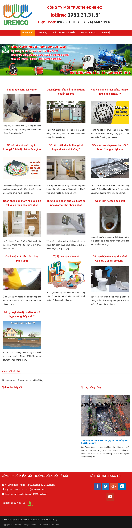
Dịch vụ (43, 32)
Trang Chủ (27, 32)
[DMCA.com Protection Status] (30, 503)
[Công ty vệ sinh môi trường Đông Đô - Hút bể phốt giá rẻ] (18, 15)
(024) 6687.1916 (97, 22)
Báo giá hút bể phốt (64, 32)
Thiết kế (45, 524)
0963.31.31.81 (84, 15)
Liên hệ (106, 32)
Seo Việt (55, 524)
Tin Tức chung (88, 32)
